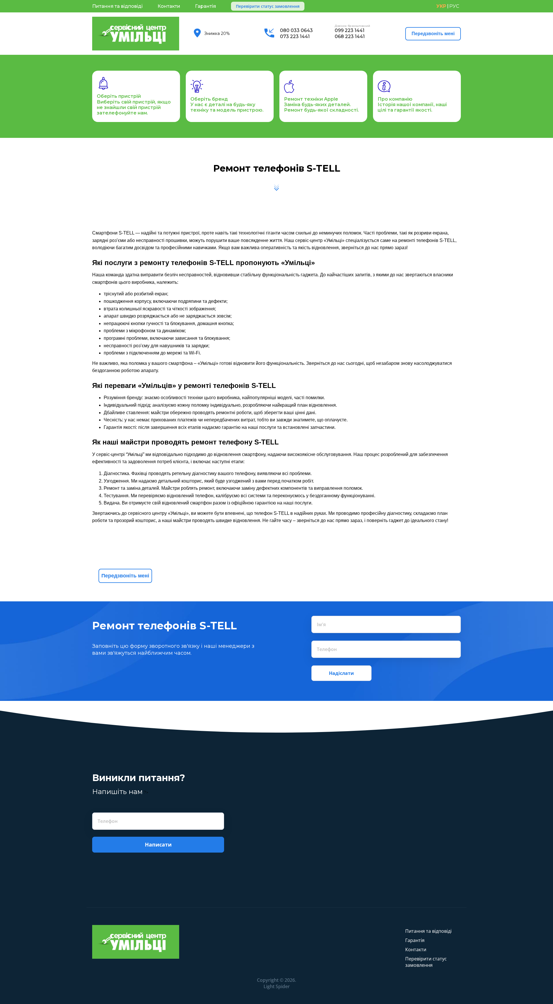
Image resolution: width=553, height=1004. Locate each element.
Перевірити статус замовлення (268, 6)
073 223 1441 (295, 36)
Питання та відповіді (117, 6)
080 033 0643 (296, 30)
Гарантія (205, 6)
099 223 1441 (350, 30)
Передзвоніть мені (433, 33)
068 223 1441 (350, 36)
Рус (454, 6)
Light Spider (277, 986)
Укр (441, 6)
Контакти (169, 6)
